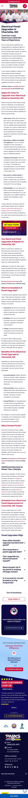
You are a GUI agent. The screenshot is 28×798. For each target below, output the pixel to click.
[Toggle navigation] (2, 6)
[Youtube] (15, 767)
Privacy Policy (17, 785)
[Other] (10, 767)
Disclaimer (8, 785)
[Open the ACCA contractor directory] (6, 726)
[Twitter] (8, 767)
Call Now (14, 796)
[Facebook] (6, 767)
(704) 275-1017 (13, 745)
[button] (10, 665)
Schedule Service (15, 669)
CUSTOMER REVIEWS (15, 716)
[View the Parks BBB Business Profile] (22, 726)
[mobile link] (25, 6)
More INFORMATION (13, 628)
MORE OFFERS (13, 599)
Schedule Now (8, 232)
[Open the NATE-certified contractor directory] (14, 726)
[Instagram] (12, 767)
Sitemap (14, 787)
